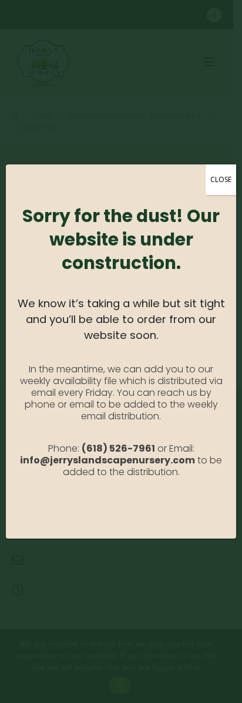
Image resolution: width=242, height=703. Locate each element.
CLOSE (220, 179)
